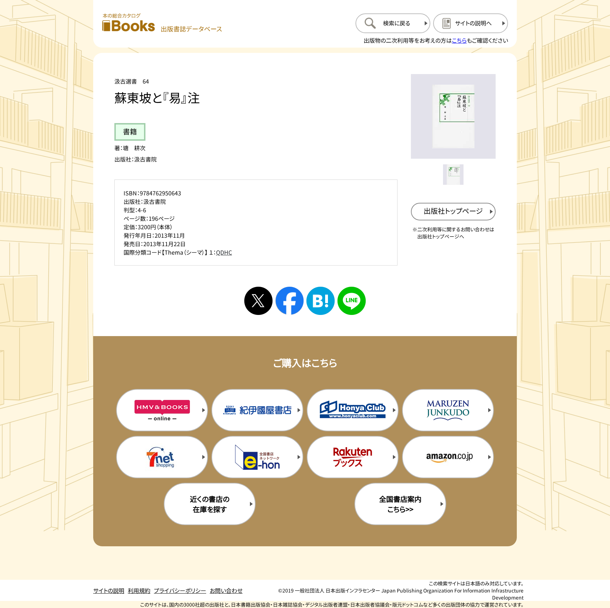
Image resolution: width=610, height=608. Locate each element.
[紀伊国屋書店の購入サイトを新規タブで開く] (257, 410)
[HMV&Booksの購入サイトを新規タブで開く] (162, 410)
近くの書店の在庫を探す (209, 504)
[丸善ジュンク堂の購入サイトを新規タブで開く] (448, 410)
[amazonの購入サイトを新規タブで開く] (448, 457)
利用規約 (139, 590)
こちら (459, 40)
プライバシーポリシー (180, 590)
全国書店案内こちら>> (400, 504)
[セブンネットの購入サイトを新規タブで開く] (162, 457)
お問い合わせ (226, 590)
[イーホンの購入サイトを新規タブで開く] (257, 457)
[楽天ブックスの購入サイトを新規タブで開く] (353, 457)
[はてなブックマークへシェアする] (320, 301)
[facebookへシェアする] (289, 301)
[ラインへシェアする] (351, 301)
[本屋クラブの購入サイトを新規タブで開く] (353, 410)
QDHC (224, 252)
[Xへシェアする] (258, 301)
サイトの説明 (108, 590)
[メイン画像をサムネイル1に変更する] (453, 174)
